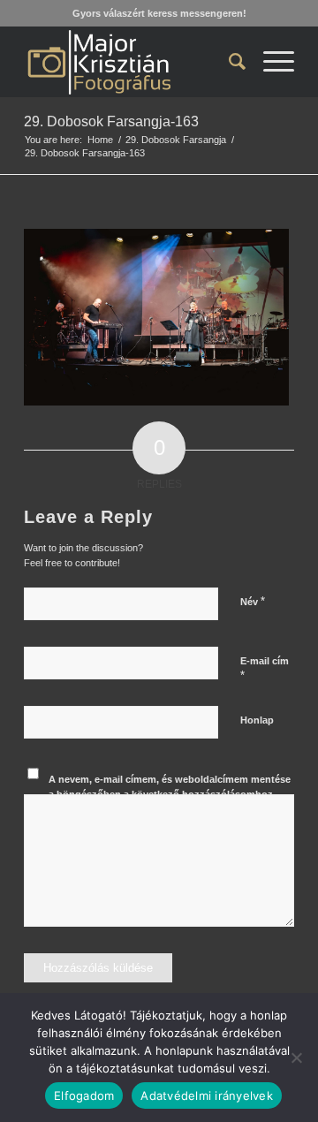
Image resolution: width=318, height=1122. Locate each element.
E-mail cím (264, 669)
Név (252, 601)
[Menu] (270, 62)
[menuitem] (228, 62)
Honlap (257, 720)
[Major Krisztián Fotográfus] (132, 62)
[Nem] (296, 1057)
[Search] (228, 62)
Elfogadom (84, 1095)
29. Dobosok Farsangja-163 (111, 121)
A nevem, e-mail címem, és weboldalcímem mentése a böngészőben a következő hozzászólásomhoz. (170, 787)
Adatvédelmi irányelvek (206, 1095)
